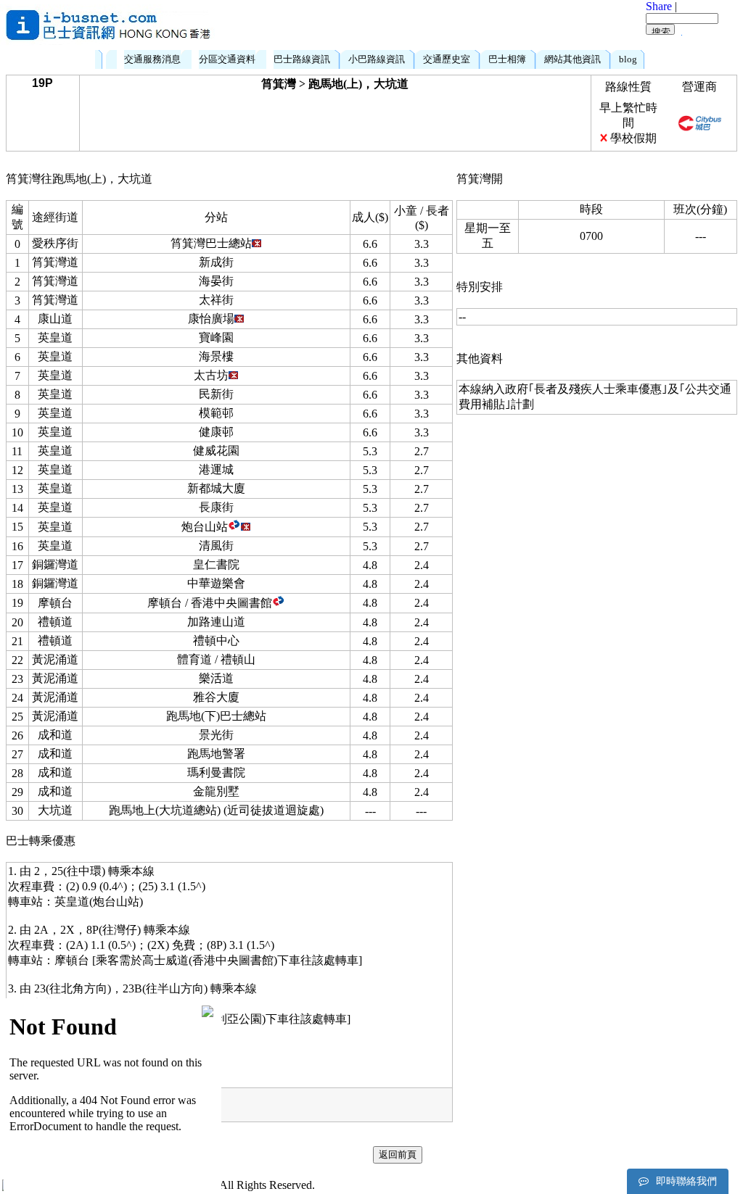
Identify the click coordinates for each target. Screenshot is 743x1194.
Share (659, 6)
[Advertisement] (430, 25)
